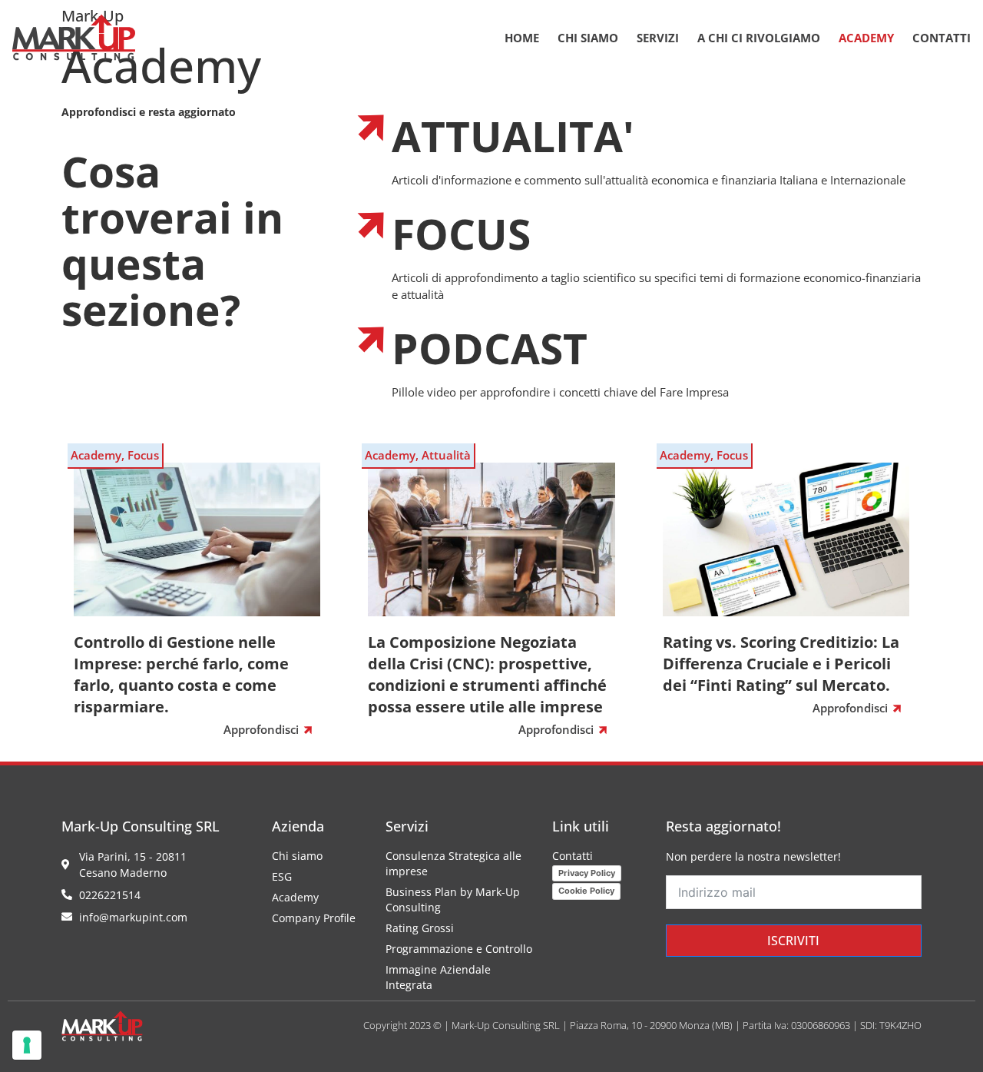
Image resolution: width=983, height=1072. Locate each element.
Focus (143, 455)
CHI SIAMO (588, 37)
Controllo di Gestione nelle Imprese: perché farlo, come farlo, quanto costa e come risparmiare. (181, 674)
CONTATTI (941, 37)
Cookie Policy (586, 890)
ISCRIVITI (793, 940)
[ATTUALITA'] (372, 126)
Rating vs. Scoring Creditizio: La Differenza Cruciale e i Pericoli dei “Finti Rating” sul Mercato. (781, 663)
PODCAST (489, 348)
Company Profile (314, 918)
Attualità (446, 455)
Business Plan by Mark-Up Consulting (453, 899)
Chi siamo (297, 855)
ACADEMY (866, 37)
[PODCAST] (372, 338)
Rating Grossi (420, 928)
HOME (522, 37)
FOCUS (461, 233)
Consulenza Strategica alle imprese (453, 863)
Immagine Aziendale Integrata (438, 977)
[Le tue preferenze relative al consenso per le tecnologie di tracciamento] (26, 1045)
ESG (282, 876)
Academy (96, 455)
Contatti (572, 855)
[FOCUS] (372, 223)
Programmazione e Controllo (459, 948)
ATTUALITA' (513, 135)
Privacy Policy (586, 873)
